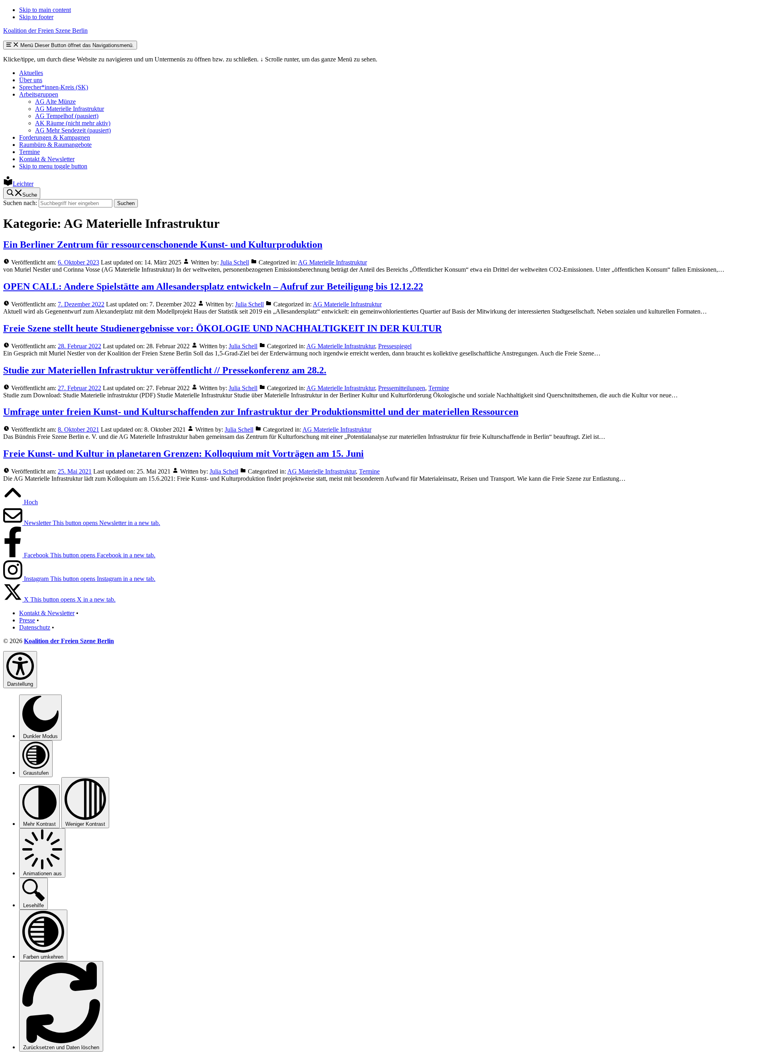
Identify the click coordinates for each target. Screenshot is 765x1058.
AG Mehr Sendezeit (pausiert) (73, 130)
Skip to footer (36, 17)
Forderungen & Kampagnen (54, 137)
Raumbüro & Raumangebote (55, 144)
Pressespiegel (395, 346)
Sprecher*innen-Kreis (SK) (53, 87)
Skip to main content (45, 9)
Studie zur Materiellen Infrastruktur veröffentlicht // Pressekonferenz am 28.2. (164, 370)
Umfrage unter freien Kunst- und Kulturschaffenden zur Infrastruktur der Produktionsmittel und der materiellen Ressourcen (260, 412)
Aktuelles (31, 72)
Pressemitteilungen (401, 388)
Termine (29, 151)
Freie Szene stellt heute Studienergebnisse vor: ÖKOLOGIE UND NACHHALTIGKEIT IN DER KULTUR (222, 328)
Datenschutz (34, 627)
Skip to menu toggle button (53, 166)
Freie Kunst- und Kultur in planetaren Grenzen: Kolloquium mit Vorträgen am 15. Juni (183, 453)
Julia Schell (234, 262)
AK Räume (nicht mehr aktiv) (72, 123)
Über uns (30, 80)
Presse (27, 620)
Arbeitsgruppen (38, 94)
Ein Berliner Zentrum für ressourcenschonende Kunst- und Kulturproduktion (162, 244)
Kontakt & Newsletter (47, 159)
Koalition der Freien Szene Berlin (45, 30)
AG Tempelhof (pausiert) (66, 116)
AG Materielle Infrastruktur (69, 108)
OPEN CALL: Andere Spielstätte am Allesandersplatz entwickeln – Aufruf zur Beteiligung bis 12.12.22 (213, 286)
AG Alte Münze (55, 101)
